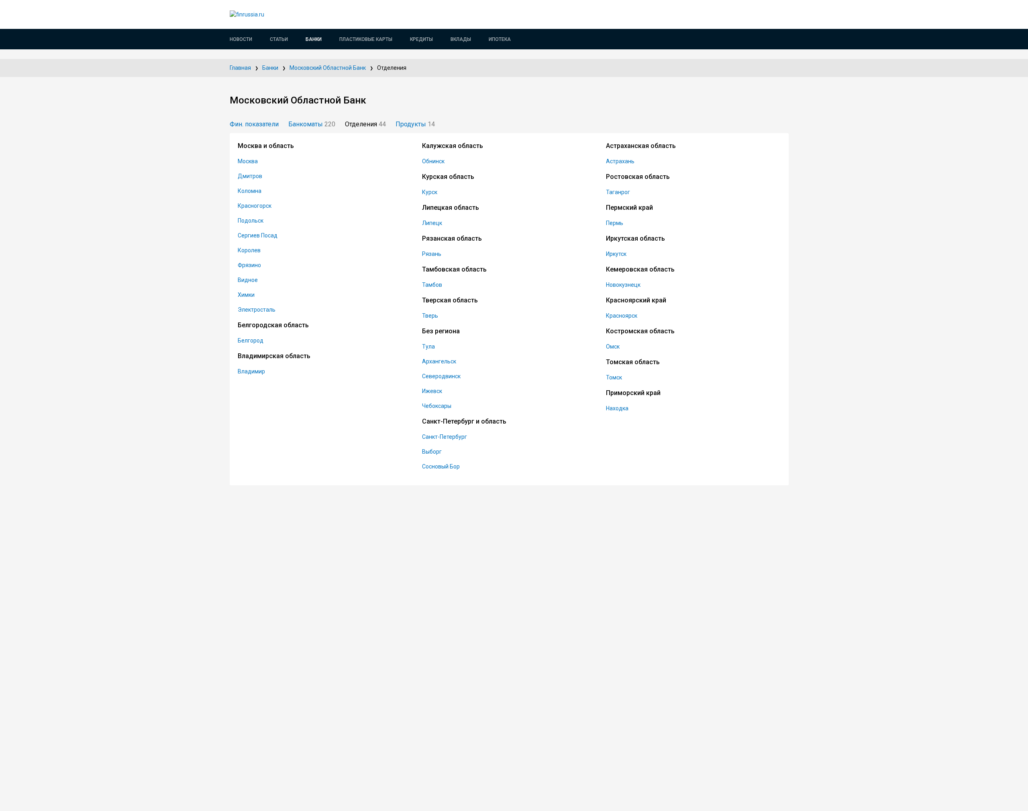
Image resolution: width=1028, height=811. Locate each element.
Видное (248, 280)
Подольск (250, 220)
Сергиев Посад (257, 235)
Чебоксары (436, 406)
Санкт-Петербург (444, 437)
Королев (249, 250)
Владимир (251, 371)
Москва (248, 161)
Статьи (279, 39)
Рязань (431, 254)
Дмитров (250, 176)
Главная (240, 68)
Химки (246, 295)
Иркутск (616, 254)
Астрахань (620, 161)
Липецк (432, 223)
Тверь (430, 315)
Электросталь (256, 309)
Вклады (461, 39)
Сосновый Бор (441, 466)
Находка (617, 408)
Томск (614, 377)
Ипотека (500, 39)
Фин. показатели (254, 124)
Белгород (250, 340)
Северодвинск (441, 376)
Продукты (415, 124)
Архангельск (439, 361)
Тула (428, 346)
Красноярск (621, 315)
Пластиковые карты (365, 39)
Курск (429, 192)
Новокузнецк (623, 285)
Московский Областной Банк (328, 68)
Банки (314, 39)
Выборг (432, 451)
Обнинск (433, 161)
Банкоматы (311, 124)
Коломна (249, 191)
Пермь (614, 223)
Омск (613, 346)
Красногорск (254, 206)
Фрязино (249, 265)
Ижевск (432, 391)
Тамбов (432, 285)
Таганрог (618, 192)
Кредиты (421, 39)
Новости (241, 39)
